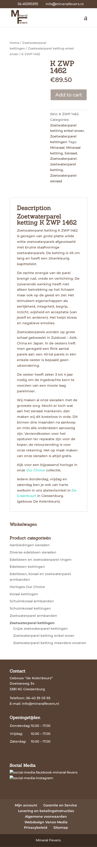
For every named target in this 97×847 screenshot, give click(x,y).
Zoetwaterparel (63, 158)
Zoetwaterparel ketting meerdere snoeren (49, 643)
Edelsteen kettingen (27, 567)
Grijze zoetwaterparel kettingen (40, 628)
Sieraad (71, 153)
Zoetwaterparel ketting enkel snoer (43, 635)
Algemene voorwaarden (46, 816)
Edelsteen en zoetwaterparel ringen (41, 559)
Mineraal (57, 147)
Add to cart (68, 95)
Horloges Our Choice (27, 587)
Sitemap (60, 827)
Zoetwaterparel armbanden (33, 616)
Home (14, 43)
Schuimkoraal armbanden (32, 601)
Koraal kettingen (24, 594)
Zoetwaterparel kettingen (32, 623)
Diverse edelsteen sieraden (33, 552)
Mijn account (26, 805)
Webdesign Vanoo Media (46, 822)
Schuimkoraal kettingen (30, 608)
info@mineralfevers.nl (40, 704)
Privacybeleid (35, 827)
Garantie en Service (60, 805)
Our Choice (35, 470)
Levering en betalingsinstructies (46, 811)
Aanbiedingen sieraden (30, 545)
